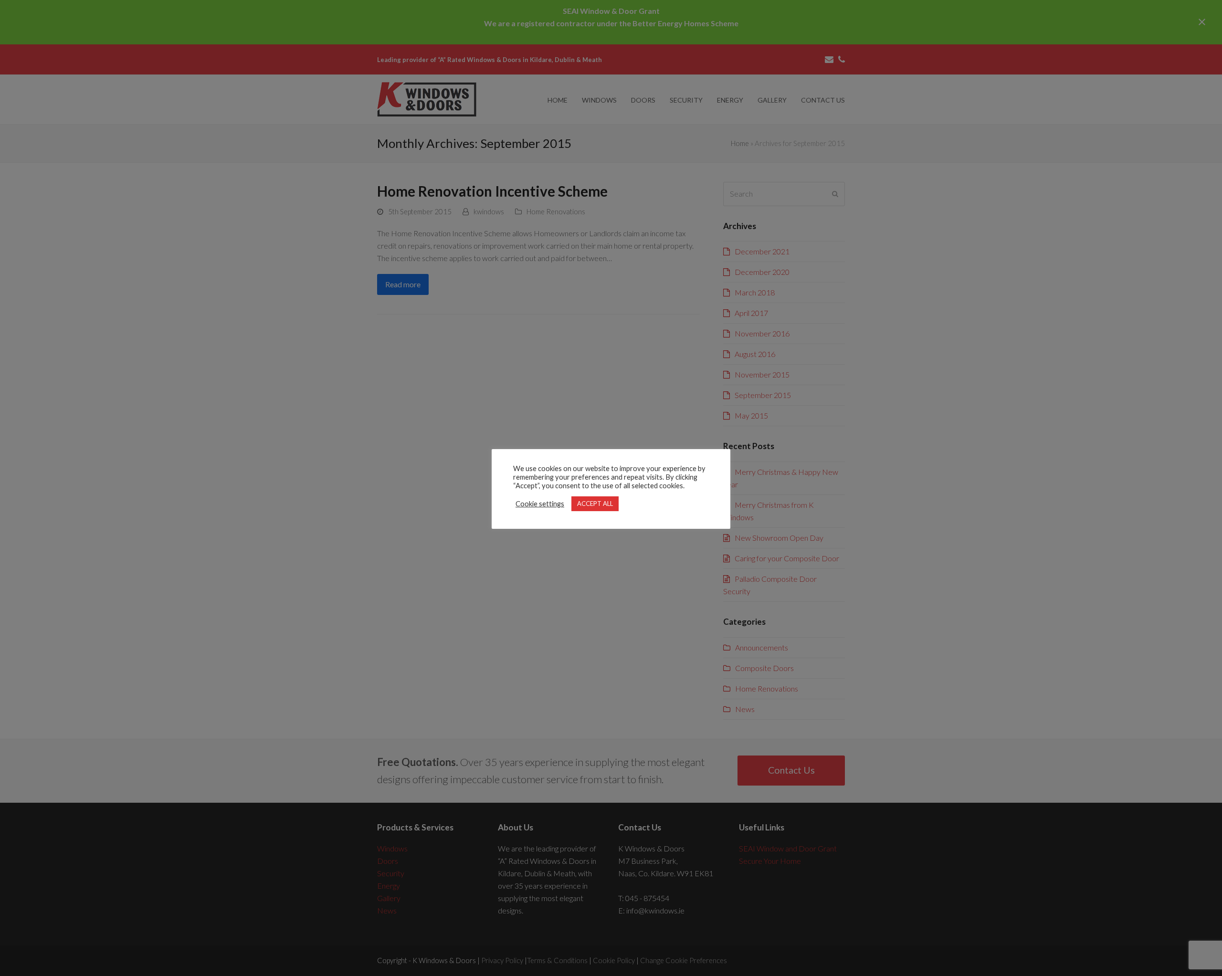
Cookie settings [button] (540, 504)
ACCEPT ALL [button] (595, 503)
